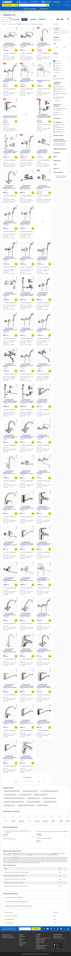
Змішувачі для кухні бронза (34, 798)
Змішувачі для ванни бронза (40, 794)
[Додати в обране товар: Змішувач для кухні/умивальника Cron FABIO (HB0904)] (33, 170)
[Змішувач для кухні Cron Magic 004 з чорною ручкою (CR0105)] (27, 534)
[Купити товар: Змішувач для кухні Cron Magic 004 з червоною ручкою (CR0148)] (16, 763)
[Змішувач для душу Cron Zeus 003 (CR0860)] (27, 320)
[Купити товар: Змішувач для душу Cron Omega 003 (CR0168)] (16, 335)
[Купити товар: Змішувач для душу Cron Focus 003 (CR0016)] (16, 299)
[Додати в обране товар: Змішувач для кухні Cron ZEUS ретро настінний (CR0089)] (16, 28)
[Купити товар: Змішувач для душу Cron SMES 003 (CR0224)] (16, 85)
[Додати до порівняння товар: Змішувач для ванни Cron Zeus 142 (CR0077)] (16, 351)
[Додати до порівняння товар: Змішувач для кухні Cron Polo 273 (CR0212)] (16, 600)
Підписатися (36, 928)
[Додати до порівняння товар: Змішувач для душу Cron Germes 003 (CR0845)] (50, 279)
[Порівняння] (53, 5)
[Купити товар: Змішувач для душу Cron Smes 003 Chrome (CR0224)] (49, 620)
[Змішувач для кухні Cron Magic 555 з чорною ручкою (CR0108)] (27, 676)
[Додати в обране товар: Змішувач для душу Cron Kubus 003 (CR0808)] (50, 313)
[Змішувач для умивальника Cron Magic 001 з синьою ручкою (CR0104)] (44, 498)
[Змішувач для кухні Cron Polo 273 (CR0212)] (10, 605)
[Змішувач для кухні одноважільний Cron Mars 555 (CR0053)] (27, 712)
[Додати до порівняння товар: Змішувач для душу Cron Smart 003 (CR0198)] (16, 244)
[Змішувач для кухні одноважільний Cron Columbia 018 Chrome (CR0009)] (10, 640)
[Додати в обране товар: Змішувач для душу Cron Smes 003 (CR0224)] (33, 349)
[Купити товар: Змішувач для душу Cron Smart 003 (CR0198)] (16, 264)
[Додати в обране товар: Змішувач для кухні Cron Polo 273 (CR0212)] (16, 598)
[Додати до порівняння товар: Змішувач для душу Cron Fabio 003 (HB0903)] (16, 208)
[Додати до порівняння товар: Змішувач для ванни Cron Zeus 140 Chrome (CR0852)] (50, 564)
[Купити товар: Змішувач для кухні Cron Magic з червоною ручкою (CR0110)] (49, 727)
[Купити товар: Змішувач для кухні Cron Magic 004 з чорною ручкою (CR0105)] (32, 549)
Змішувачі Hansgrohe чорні (25, 794)
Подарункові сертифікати (41, 945)
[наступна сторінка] (44, 781)
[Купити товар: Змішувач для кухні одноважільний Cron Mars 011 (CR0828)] (16, 513)
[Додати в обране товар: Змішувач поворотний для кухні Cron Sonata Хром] (50, 28)
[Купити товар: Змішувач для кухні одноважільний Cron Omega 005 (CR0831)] (16, 549)
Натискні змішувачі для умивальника (49, 791)
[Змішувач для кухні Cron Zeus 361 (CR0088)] (44, 462)
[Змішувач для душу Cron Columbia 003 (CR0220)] (27, 213)
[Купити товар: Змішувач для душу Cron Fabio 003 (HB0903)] (16, 228)
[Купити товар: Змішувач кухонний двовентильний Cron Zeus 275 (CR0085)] (16, 192)
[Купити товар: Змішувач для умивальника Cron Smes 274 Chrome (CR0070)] (16, 442)
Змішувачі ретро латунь (9, 805)
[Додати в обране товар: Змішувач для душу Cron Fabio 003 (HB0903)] (16, 206)
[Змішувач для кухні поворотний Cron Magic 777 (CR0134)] (10, 712)
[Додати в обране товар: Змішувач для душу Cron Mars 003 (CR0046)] (33, 242)
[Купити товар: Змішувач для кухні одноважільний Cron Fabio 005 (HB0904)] (32, 478)
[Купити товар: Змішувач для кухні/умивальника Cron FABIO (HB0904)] (32, 192)
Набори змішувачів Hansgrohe (33, 801)
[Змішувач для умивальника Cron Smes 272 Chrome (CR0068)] (27, 427)
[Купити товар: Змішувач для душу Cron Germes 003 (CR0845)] (49, 299)
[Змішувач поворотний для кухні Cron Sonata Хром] (44, 35)
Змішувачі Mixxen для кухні (10, 794)
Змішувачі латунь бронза (42, 805)
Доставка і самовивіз (40, 939)
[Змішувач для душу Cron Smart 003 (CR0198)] (10, 248)
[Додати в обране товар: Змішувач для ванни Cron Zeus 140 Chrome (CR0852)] (50, 563)
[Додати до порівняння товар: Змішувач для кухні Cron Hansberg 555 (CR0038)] (50, 386)
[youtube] (47, 928)
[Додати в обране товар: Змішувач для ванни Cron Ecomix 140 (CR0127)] (50, 349)
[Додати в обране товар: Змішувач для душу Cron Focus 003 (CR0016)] (16, 277)
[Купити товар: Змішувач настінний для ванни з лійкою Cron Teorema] (32, 85)
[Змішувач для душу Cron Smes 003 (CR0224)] (27, 355)
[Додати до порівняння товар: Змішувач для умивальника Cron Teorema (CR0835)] (50, 636)
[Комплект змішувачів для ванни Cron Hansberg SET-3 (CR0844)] (10, 391)
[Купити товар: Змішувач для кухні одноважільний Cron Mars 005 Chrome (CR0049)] (16, 584)
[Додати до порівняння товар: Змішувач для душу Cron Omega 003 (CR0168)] (16, 315)
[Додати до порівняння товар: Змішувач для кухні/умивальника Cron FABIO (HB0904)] (33, 172)
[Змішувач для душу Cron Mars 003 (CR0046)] (27, 248)
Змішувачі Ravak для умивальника (11, 791)
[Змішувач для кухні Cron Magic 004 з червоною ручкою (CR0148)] (10, 747)
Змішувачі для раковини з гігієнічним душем (14, 801)
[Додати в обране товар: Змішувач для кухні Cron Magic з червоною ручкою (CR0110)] (50, 705)
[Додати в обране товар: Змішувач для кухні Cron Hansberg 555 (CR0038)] (50, 384)
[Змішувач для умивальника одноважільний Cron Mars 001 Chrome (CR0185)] (27, 640)
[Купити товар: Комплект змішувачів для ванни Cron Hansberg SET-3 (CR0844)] (16, 406)
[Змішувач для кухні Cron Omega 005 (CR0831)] (44, 177)
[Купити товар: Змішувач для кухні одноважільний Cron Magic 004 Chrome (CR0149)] (16, 691)
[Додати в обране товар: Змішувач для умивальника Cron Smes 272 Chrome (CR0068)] (33, 420)
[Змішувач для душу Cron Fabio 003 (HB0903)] (10, 213)
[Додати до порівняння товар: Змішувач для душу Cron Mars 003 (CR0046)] (33, 244)
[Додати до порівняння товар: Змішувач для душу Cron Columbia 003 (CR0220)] (33, 208)
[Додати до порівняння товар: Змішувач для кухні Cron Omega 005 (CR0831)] (50, 172)
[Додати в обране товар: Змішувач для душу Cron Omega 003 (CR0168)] (16, 313)
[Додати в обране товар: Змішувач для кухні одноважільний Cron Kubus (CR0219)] (16, 456)
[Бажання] (59, 5)
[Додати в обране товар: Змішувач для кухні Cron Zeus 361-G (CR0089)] (50, 420)
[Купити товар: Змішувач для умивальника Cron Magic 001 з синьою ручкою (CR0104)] (49, 513)
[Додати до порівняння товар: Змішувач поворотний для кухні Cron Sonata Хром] (50, 30)
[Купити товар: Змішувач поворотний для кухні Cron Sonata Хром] (49, 50)
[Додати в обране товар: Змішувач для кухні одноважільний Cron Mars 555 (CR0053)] (33, 705)
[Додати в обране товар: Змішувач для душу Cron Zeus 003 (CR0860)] (33, 313)
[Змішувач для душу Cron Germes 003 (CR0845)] (44, 284)
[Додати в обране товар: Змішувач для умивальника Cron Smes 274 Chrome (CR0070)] (16, 420)
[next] (67, 811)
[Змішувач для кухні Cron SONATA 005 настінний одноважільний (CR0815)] (44, 141)
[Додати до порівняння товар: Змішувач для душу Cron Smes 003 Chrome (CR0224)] (50, 600)
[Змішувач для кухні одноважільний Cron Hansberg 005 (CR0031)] (27, 569)
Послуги (38, 944)
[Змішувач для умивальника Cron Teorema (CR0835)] (44, 640)
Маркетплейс (22, 944)
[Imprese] (15, 19)
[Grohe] (24, 19)
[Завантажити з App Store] (57, 944)
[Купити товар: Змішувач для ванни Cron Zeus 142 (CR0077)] (16, 371)
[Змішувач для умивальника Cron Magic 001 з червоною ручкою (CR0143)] (44, 534)
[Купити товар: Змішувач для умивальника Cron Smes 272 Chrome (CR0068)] (32, 442)
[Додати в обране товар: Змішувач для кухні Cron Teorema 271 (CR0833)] (33, 598)
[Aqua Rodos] (42, 19)
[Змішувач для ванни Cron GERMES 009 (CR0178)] (27, 141)
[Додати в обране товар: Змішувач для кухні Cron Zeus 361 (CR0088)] (50, 456)
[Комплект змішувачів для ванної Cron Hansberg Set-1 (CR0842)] (10, 141)
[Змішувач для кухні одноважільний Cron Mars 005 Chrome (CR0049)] (10, 569)
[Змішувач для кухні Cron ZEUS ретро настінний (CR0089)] (10, 35)
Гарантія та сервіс (40, 942)
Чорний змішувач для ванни (49, 801)
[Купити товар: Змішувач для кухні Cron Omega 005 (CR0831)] (49, 192)
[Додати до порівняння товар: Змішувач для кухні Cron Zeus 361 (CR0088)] (50, 458)
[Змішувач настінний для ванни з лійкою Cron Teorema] (27, 70)
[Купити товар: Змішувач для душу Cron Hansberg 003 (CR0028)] (49, 264)
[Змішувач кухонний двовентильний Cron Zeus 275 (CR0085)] (10, 177)
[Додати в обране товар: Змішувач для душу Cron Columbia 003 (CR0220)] (33, 206)
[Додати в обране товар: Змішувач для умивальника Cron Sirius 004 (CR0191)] (33, 491)
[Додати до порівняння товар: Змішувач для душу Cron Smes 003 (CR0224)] (33, 351)
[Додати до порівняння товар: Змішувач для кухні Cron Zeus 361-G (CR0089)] (50, 422)
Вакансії (21, 941)
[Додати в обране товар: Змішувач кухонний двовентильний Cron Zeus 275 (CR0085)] (16, 170)
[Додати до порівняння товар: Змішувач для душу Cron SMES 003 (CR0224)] (16, 65)
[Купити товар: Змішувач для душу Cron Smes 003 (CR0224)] (32, 371)
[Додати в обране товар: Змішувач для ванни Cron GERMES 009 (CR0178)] (33, 135)
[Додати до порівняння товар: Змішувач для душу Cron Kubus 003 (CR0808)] (50, 315)
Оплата (37, 936)
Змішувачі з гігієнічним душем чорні (26, 805)
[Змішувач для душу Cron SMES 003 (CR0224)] (10, 70)
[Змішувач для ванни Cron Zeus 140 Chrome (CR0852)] (44, 569)
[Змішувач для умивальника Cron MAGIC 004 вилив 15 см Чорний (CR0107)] (10, 106)
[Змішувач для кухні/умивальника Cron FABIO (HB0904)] (27, 177)
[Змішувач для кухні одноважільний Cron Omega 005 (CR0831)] (10, 534)
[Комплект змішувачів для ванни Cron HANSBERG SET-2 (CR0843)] (44, 106)
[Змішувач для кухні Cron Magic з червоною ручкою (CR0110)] (44, 712)
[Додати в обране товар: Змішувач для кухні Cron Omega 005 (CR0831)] (50, 170)
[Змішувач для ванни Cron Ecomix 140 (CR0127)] (44, 355)
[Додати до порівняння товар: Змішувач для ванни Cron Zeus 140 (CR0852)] (50, 65)
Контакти (21, 939)
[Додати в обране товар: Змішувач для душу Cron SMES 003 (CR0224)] (16, 64)
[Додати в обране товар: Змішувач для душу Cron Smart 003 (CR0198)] (16, 242)
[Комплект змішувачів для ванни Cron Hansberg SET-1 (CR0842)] (27, 284)
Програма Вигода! (40, 947)
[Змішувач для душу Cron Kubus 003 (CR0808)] (44, 320)
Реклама (21, 945)
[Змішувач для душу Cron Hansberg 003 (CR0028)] (44, 248)
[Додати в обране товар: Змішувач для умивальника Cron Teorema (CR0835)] (50, 634)
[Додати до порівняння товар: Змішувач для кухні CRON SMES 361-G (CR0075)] (33, 30)
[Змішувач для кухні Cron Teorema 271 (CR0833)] (27, 605)
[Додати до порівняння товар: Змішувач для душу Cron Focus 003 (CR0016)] (16, 279)
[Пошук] (47, 5)
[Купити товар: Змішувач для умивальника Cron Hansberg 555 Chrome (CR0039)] (49, 691)
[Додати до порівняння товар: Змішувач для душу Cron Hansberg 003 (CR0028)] (50, 244)
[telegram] (61, 928)
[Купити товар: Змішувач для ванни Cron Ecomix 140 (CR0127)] (49, 371)
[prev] (64, 811)
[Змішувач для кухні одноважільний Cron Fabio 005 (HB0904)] (27, 462)
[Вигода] (57, 2)
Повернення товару (40, 941)
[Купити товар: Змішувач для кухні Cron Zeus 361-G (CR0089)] (49, 442)
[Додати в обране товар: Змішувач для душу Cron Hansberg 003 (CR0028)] (50, 242)
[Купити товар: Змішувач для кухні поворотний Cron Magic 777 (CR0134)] (16, 727)
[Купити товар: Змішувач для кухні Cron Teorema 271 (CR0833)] (32, 620)
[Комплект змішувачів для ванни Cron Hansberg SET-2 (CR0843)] (27, 391)
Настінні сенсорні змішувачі (49, 798)
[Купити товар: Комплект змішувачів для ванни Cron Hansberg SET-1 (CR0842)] (32, 299)
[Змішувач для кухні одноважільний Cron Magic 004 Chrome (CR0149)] (10, 676)
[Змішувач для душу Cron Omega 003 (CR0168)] (10, 320)
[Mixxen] (33, 19)
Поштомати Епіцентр (40, 948)
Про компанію (22, 936)
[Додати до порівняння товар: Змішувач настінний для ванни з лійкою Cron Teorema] (33, 65)
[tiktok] (57, 928)
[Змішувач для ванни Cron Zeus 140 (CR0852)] (44, 70)
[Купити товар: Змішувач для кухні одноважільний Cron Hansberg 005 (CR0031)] (32, 584)
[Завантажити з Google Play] (57, 948)
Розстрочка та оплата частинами (43, 938)
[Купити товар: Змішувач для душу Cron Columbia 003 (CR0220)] (32, 228)
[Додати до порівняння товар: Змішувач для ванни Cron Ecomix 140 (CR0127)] (50, 351)
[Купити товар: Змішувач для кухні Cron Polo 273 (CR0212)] (16, 620)
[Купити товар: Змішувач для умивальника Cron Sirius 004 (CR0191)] (32, 513)
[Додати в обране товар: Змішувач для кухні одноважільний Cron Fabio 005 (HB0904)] (33, 456)
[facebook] (44, 928)
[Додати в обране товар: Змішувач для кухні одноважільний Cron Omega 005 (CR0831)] (16, 527)
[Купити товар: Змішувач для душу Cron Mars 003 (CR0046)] (32, 264)
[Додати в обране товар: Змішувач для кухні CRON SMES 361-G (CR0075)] (33, 28)
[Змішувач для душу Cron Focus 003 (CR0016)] (10, 284)
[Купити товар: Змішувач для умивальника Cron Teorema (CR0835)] (49, 656)
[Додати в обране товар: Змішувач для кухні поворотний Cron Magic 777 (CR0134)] (16, 705)
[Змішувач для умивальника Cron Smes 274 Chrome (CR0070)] (10, 427)
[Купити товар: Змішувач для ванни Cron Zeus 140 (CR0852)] (49, 85)
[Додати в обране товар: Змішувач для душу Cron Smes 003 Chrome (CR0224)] (50, 598)
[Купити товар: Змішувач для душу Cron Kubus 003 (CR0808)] (49, 335)
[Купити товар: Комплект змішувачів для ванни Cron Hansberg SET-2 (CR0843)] (32, 406)
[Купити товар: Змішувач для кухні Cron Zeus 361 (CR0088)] (49, 478)
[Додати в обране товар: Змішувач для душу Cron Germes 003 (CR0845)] (50, 277)
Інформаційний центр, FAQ (8, 936)
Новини (20, 938)
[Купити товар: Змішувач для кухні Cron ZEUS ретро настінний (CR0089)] (16, 50)
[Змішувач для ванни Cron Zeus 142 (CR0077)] (10, 355)
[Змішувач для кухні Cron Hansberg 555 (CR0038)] (44, 391)
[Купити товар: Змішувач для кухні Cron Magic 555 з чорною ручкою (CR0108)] (32, 691)
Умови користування (57, 936)
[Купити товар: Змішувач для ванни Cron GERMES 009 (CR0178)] (32, 157)
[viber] (54, 928)
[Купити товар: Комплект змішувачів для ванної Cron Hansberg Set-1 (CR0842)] (16, 157)
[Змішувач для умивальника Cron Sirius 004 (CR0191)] (27, 498)
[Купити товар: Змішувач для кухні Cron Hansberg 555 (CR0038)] (49, 406)
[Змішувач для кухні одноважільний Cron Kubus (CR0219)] (10, 462)
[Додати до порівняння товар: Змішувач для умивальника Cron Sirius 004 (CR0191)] (33, 493)
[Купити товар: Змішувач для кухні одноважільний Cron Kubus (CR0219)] (16, 478)
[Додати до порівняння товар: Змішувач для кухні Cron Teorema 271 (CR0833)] (33, 600)
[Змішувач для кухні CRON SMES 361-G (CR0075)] (27, 35)
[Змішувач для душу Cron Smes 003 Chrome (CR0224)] (44, 605)
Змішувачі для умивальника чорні (30, 791)
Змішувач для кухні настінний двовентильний (14, 798)
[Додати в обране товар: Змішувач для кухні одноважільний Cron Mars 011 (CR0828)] (16, 491)
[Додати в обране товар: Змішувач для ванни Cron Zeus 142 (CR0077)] (16, 349)
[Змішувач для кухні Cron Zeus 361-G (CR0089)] (44, 427)
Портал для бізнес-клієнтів (59, 938)
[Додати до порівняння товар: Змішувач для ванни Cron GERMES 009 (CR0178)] (33, 137)
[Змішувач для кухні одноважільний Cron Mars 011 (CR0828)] (10, 498)
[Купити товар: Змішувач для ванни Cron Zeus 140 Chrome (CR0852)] (49, 584)
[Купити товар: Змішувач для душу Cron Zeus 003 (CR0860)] (32, 335)
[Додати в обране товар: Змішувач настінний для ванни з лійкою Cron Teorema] (33, 64)
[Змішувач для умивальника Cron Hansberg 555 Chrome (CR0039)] (44, 676)
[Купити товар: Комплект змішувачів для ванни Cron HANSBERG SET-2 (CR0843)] (49, 121)
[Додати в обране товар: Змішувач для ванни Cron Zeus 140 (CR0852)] (50, 64)
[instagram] (51, 928)
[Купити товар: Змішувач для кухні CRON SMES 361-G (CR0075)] (32, 50)
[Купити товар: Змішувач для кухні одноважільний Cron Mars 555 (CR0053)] (32, 727)
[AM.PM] (60, 19)
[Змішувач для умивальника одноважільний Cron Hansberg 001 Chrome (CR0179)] (27, 747)
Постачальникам (22, 942)
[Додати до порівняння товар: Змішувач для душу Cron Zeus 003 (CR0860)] (33, 315)
